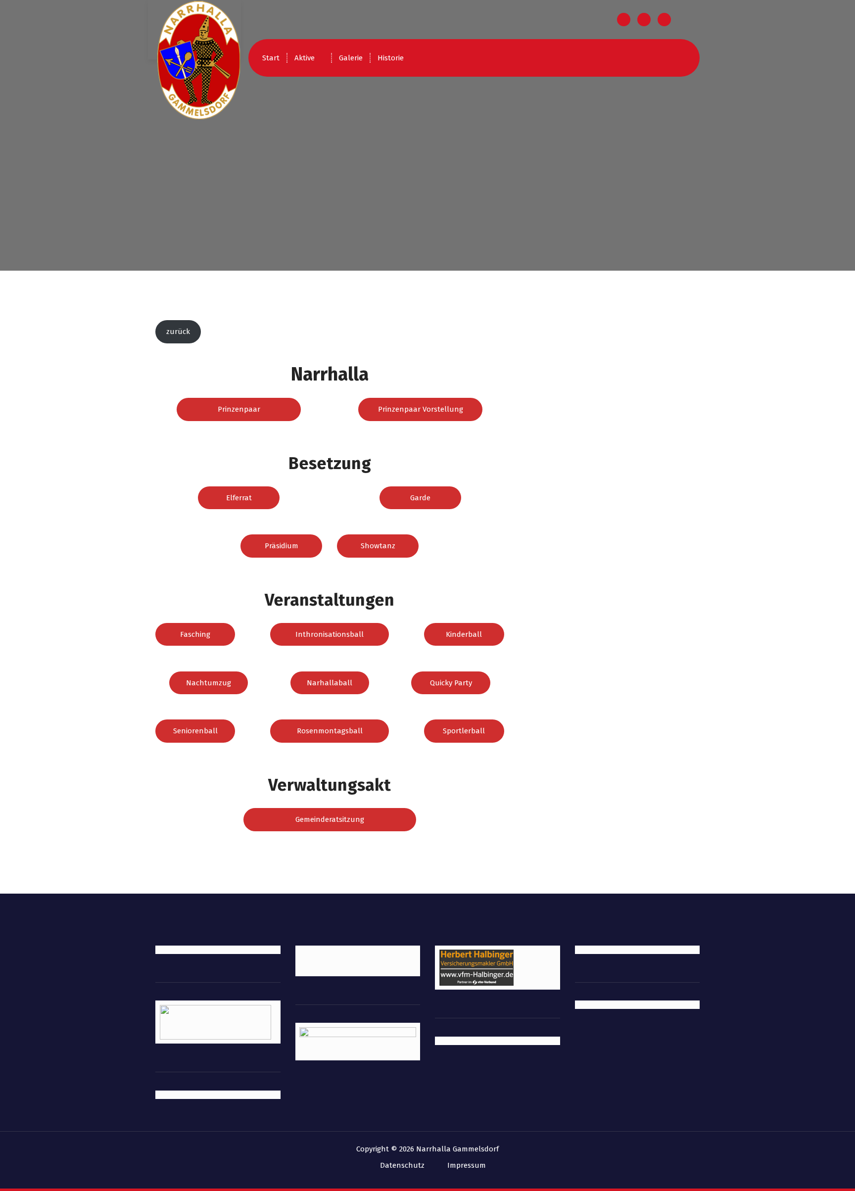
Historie (391, 57)
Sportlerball (464, 730)
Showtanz (378, 545)
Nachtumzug (208, 682)
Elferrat (239, 497)
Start (271, 57)
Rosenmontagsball (330, 730)
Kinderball (464, 634)
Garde (420, 497)
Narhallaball (329, 682)
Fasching (195, 634)
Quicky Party (451, 682)
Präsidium (281, 545)
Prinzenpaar (239, 409)
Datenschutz (402, 1165)
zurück (178, 331)
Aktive (304, 57)
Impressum (466, 1165)
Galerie (351, 57)
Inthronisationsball (329, 634)
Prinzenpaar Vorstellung (420, 409)
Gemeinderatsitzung (329, 819)
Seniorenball (195, 730)
